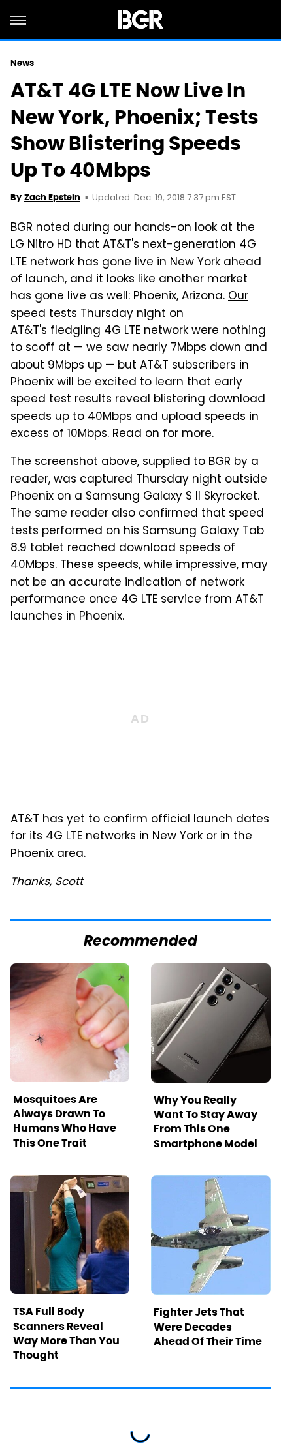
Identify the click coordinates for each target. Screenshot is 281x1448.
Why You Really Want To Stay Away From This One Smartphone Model (205, 1122)
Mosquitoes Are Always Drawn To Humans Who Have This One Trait (64, 1121)
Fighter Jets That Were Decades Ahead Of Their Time (208, 1326)
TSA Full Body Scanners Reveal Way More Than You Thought (66, 1333)
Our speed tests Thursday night (129, 305)
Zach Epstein (52, 197)
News (22, 62)
